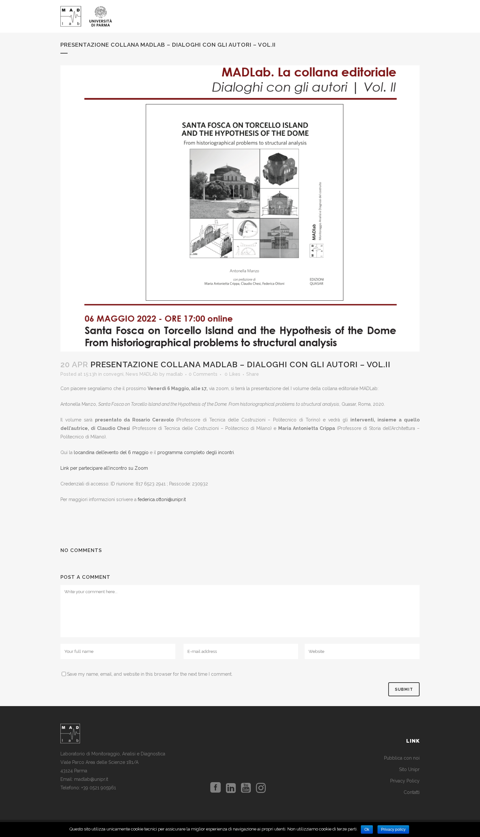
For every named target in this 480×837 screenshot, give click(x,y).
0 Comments (203, 374)
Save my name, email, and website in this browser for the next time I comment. (149, 674)
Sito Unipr (409, 769)
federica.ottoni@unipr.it (162, 499)
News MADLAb (142, 374)
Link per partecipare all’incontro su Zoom (104, 468)
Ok (366, 829)
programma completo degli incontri (195, 452)
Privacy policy (393, 829)
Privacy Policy (405, 780)
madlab (174, 374)
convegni (113, 374)
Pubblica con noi (402, 758)
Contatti (412, 792)
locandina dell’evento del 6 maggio (111, 452)
